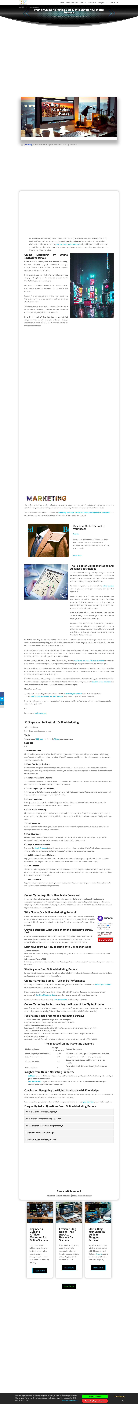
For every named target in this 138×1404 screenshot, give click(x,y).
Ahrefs (56, 739)
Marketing (84, 16)
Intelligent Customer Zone (46, 995)
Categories (101, 3)
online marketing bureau (81, 1195)
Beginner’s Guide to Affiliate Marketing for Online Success (40, 1240)
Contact (112, 3)
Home (62, 3)
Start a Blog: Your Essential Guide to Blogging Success (98, 1240)
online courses (108, 585)
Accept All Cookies (95, 1396)
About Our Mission (72, 3)
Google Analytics (40, 848)
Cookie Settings (119, 1396)
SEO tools (39, 739)
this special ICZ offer (104, 935)
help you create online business (68, 244)
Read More (77, 555)
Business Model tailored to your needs (89, 527)
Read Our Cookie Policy (70, 1400)
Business (76, 534)
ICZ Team (54, 16)
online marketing (63, 1195)
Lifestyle (104, 1206)
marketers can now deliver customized (89, 660)
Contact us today (60, 999)
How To (39, 1206)
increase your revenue (73, 693)
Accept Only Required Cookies (94, 1401)
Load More (69, 1286)
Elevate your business (103, 984)
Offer (82, 3)
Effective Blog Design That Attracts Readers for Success (69, 1240)
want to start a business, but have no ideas (47, 696)
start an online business (101, 681)
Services (91, 3)
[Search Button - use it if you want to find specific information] (117, 2)
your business (88, 1102)
